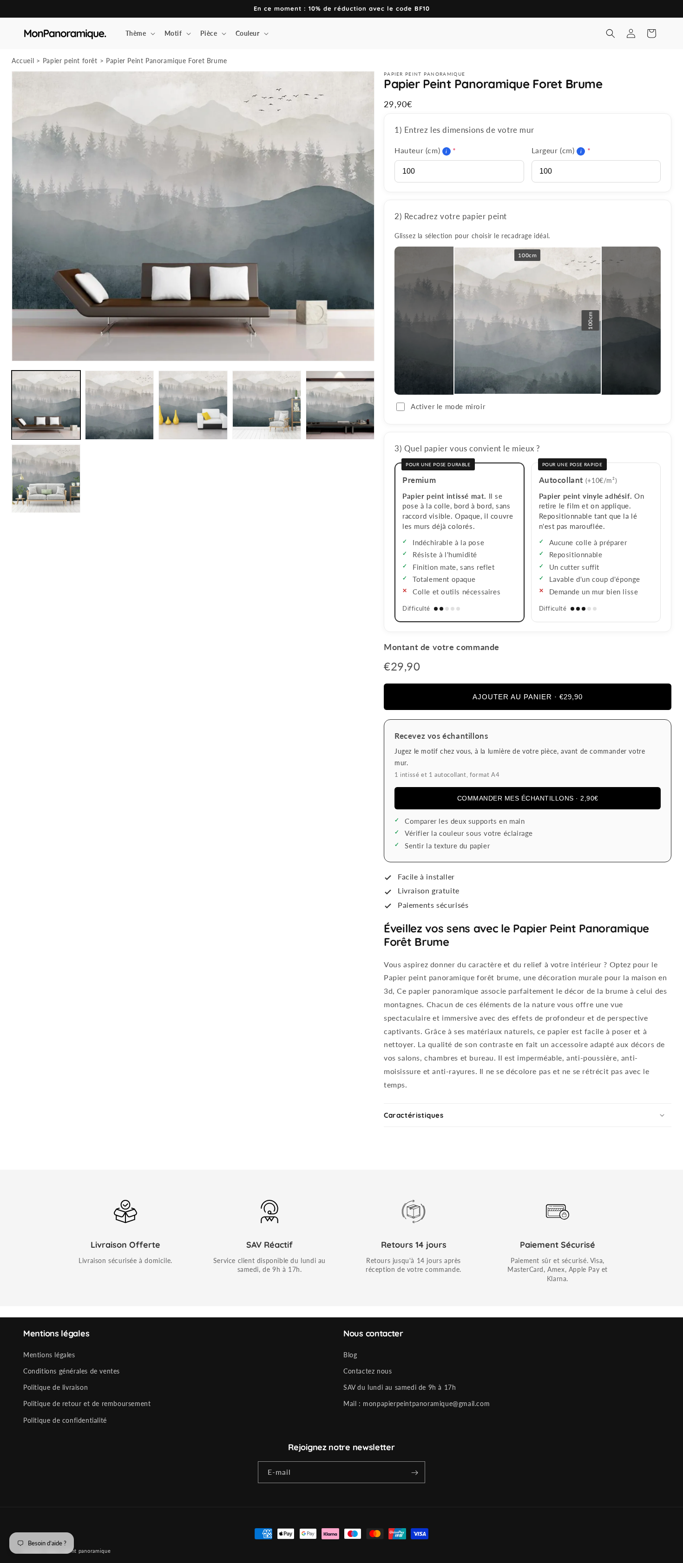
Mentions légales (49, 1355)
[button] (139, 33)
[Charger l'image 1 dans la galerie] (46, 405)
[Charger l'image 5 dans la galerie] (340, 405)
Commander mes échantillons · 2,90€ (527, 798)
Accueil (23, 61)
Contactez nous (367, 1371)
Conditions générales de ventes (71, 1371)
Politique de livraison (55, 1387)
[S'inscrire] (414, 1473)
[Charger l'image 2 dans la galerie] (119, 405)
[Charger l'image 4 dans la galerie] (266, 405)
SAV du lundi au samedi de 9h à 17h (399, 1387)
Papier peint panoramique (78, 1551)
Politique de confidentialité (65, 1420)
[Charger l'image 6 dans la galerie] (46, 478)
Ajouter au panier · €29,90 (528, 697)
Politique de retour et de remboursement (87, 1404)
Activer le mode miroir (448, 406)
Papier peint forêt (70, 61)
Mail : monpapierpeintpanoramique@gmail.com (416, 1404)
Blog (350, 1355)
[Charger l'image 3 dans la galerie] (192, 405)
